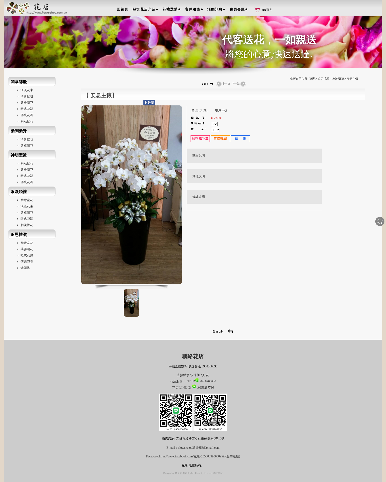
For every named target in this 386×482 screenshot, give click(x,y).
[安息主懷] (131, 283)
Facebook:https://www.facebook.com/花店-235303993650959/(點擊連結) (193, 456)
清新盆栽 (27, 96)
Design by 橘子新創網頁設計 (179, 473)
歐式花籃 (27, 109)
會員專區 (237, 9)
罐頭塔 (25, 268)
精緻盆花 (27, 121)
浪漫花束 (27, 90)
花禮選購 (170, 9)
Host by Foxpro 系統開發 (209, 473)
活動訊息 (214, 9)
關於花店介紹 (144, 9)
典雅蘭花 (27, 102)
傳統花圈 (27, 115)
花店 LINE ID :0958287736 (193, 387)
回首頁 (122, 9)
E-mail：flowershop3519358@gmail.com (193, 447)
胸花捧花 (27, 225)
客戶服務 (192, 9)
